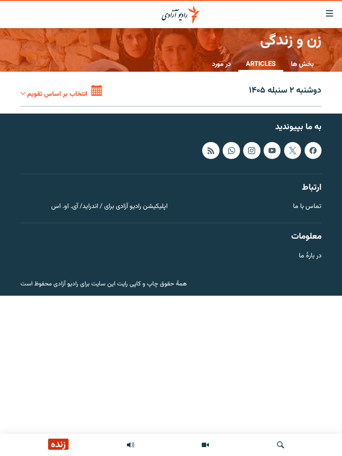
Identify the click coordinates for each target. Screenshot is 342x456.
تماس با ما (307, 207)
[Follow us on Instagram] (251, 150)
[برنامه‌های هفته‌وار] (130, 445)
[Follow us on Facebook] (313, 150)
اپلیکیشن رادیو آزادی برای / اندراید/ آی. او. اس (109, 207)
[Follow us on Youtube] (272, 150)
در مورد (221, 64)
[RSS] (210, 150)
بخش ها (302, 64)
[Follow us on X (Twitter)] (292, 150)
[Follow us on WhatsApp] (231, 150)
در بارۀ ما (310, 256)
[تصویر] (205, 445)
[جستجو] (280, 445)
